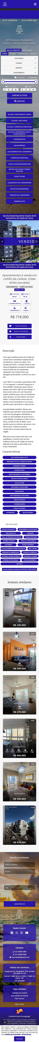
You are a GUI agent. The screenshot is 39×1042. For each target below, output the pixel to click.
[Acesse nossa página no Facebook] (12, 932)
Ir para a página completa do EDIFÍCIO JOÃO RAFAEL (19, 569)
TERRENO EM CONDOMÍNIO (19, 195)
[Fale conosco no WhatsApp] (17, 932)
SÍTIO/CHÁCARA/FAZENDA (19, 189)
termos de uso (26, 1034)
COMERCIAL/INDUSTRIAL (19, 158)
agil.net (27, 1016)
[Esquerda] (2, 241)
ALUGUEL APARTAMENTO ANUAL (19, 114)
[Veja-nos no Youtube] (26, 932)
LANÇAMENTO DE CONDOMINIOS (20, 183)
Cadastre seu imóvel (19, 993)
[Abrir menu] (35, 4)
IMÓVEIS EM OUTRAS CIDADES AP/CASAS (19, 170)
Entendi (19, 1039)
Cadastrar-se (19, 904)
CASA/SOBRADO (19, 145)
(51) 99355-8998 (11, 20)
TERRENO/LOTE (19, 201)
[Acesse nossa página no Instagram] (21, 932)
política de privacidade (12, 1034)
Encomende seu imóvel (19, 996)
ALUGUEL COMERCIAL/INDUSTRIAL (19, 127)
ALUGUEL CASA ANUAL (19, 121)
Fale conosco (19, 998)
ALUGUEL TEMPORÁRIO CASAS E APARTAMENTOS (19, 133)
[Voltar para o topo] (5, 1022)
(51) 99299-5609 (30, 20)
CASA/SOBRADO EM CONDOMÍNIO (19, 152)
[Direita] (37, 241)
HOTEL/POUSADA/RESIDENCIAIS (19, 164)
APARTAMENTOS (19, 139)
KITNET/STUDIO (19, 176)
